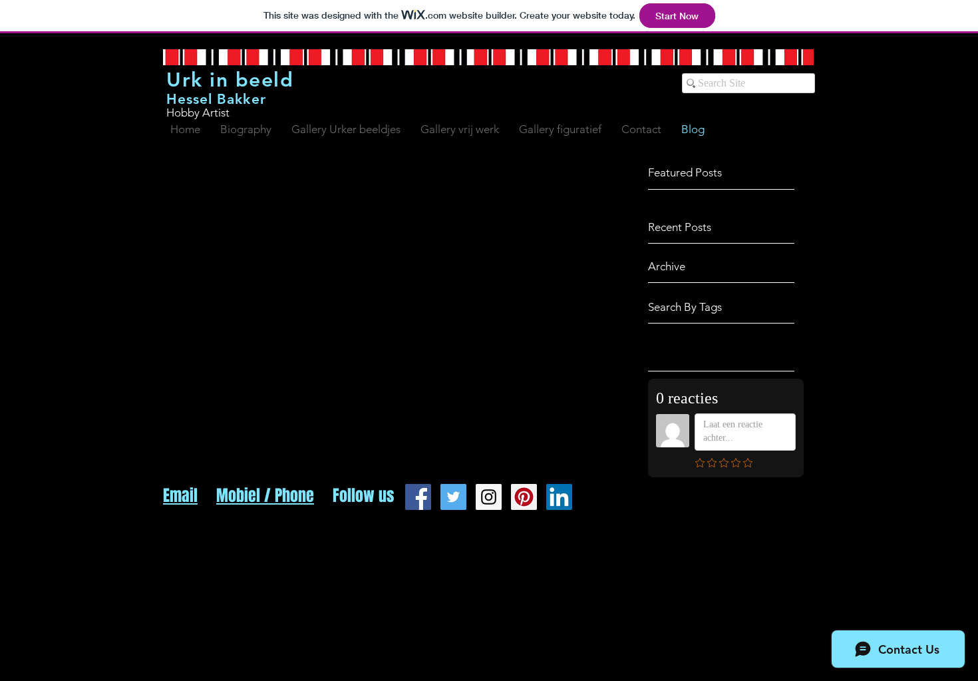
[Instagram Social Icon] (489, 497)
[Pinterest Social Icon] (524, 497)
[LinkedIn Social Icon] (559, 497)
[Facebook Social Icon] (418, 497)
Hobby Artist (198, 112)
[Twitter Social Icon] (453, 497)
